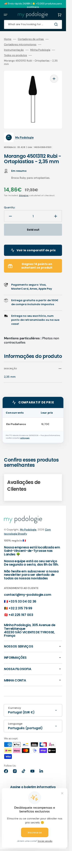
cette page (24, 438)
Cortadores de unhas (31, 39)
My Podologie (28, 529)
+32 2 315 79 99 (20, 608)
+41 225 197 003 (21, 615)
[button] (5, 14)
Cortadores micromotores (20, 44)
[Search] (57, 24)
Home (7, 39)
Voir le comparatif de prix (36, 250)
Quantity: (9, 207)
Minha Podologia (40, 50)
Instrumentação (14, 50)
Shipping (24, 195)
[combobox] (33, 24)
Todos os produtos (15, 55)
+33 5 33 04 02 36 (22, 601)
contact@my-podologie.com (27, 594)
